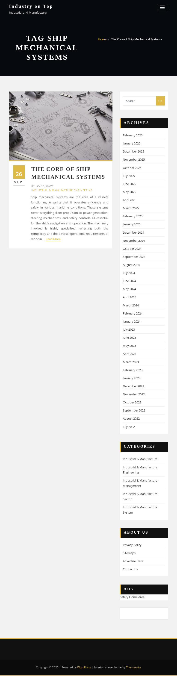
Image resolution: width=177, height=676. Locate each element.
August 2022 (131, 418)
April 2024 (129, 297)
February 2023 (132, 370)
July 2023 (129, 329)
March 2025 (131, 208)
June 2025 (129, 184)
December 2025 (133, 151)
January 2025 (131, 224)
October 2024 (132, 249)
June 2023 (129, 337)
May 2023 (129, 346)
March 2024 (131, 305)
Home (102, 39)
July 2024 (129, 273)
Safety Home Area (132, 597)
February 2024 (132, 313)
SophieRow (42, 185)
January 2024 (131, 321)
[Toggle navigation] (162, 7)
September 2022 (134, 410)
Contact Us (130, 569)
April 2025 (129, 200)
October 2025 (132, 168)
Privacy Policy (132, 545)
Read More (53, 239)
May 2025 (129, 192)
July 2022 (129, 427)
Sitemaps (129, 553)
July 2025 (129, 176)
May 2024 (129, 289)
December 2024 (133, 232)
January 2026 (131, 143)
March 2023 (131, 362)
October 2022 (132, 402)
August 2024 (131, 265)
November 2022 (134, 394)
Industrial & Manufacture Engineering (62, 190)
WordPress (84, 667)
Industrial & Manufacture (140, 459)
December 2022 (133, 386)
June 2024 (129, 281)
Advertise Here (133, 561)
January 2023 (131, 378)
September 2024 (134, 257)
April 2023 (129, 354)
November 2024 (134, 240)
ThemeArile (133, 667)
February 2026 (132, 135)
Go (160, 101)
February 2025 (132, 216)
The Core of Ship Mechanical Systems (136, 39)
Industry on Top (31, 6)
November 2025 (134, 159)
